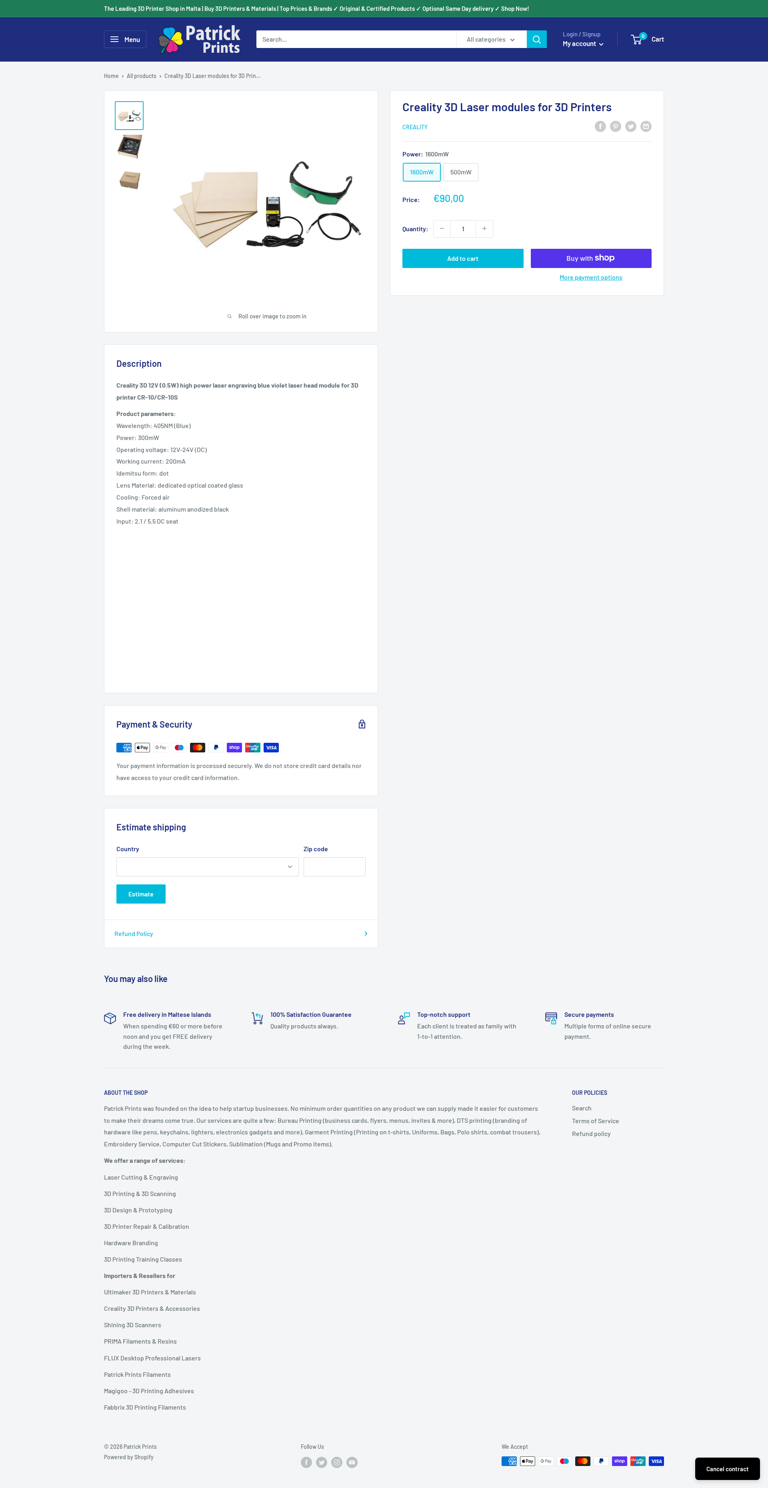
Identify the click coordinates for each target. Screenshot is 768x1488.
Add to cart (462, 258)
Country (127, 848)
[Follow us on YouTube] (352, 1462)
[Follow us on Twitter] (321, 1462)
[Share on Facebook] (600, 126)
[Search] (537, 39)
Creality (415, 126)
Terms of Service (595, 1120)
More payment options (591, 276)
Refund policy (591, 1133)
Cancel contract (727, 1468)
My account (580, 43)
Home (111, 75)
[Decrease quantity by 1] (442, 228)
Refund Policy (133, 933)
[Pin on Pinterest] (615, 126)
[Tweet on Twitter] (630, 126)
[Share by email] (646, 126)
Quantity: (415, 228)
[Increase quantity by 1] (484, 228)
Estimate (141, 894)
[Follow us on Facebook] (306, 1462)
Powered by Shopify (129, 1457)
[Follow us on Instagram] (336, 1462)
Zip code (316, 848)
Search (582, 1108)
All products (141, 75)
